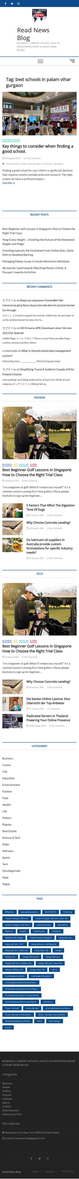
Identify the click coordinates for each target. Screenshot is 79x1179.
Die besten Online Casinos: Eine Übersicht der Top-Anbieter (48, 701)
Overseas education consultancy (21, 988)
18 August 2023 (12, 158)
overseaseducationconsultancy (21, 982)
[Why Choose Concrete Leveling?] (12, 528)
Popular (23, 464)
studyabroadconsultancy (58, 1008)
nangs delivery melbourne (18, 963)
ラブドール (9, 300)
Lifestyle (56, 931)
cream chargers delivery (17, 924)
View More (11, 183)
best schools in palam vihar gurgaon (23, 163)
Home (35, 1171)
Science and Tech (12, 1114)
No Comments (33, 158)
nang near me (41, 950)
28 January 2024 (36, 528)
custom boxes (44, 924)
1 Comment (54, 708)
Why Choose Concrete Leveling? (48, 523)
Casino (6, 765)
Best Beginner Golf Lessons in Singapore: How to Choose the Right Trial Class (37, 472)
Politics (6, 817)
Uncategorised (11, 870)
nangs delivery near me (50, 963)
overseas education (41, 975)
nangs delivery (53, 956)
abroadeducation (29, 911)
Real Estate (9, 831)
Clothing (67, 911)
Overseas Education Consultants (22, 995)
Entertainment (11, 784)
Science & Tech (11, 139)
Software (7, 851)
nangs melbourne (14, 969)
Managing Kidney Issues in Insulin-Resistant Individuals (36, 261)
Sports (6, 857)
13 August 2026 (11, 480)
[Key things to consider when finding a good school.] (39, 113)
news (54, 969)
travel (8, 1027)
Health (6, 804)
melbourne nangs (14, 937)
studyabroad (32, 1008)
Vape (5, 877)
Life (15, 464)
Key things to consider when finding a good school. (37, 148)
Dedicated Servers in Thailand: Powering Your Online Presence (48, 718)
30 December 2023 (37, 726)
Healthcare (39, 931)
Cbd (4, 771)
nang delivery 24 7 (14, 944)
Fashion (7, 791)
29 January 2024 (36, 515)
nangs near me (37, 969)
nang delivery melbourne (43, 944)
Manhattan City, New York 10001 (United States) (31, 1132)
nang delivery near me (16, 950)
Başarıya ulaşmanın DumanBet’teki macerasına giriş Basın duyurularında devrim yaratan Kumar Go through (38, 305)
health (23, 931)
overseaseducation (14, 975)
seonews (48, 1001)
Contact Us (50, 1171)
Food (5, 798)
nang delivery (65, 937)
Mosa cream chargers (41, 937)
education (63, 924)
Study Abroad (12, 1008)
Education (8, 778)
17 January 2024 (36, 708)
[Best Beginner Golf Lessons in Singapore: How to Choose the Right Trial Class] (39, 433)
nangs (58, 950)
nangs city (10, 956)
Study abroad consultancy (18, 1014)
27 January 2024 (36, 558)
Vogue (6, 884)
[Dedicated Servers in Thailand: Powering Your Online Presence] (12, 721)
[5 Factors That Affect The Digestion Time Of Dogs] (12, 510)
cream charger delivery (16, 918)
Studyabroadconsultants (17, 1020)
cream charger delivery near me (51, 918)
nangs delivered (30, 956)
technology (54, 1020)
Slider (33, 464)
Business (7, 464)
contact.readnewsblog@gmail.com (25, 1138)
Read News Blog (33, 33)
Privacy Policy (67, 1171)
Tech (5, 864)
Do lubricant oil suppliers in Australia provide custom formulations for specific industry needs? (49, 546)
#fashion (9, 911)
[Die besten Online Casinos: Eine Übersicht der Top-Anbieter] (12, 704)
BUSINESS (50, 911)
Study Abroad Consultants (51, 1014)
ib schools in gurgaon (52, 163)
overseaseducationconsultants (20, 1001)
